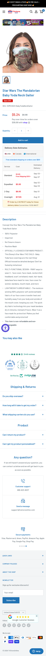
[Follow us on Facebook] (4, 625)
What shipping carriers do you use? (19, 414)
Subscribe (11, 600)
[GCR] (10, 616)
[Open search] (31, 11)
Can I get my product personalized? (19, 444)
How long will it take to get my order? (19, 405)
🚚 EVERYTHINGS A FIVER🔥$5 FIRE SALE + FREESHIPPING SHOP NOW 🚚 (23, 3)
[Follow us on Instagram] (14, 625)
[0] (41, 11)
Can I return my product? (14, 434)
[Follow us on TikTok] (28, 625)
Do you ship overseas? (13, 396)
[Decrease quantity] (14, 130)
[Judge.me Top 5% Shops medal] (23, 365)
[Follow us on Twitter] (9, 625)
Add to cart (23, 140)
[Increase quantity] (28, 130)
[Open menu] (4, 12)
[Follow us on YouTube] (24, 625)
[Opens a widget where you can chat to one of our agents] (36, 651)
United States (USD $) (12, 612)
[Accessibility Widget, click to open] (5, 328)
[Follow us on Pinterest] (19, 625)
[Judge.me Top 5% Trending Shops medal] (35, 365)
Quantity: (6, 130)
